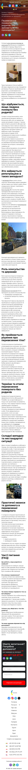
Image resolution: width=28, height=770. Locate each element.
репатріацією (22, 204)
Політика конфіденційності (14, 761)
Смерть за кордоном (14, 739)
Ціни (14, 719)
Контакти (14, 725)
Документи (14, 736)
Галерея (14, 722)
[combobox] (15, 9)
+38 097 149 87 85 (13, 655)
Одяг (14, 733)
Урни (14, 730)
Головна (3, 12)
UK (16, 9)
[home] (4, 6)
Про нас (14, 708)
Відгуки (14, 713)
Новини (10, 12)
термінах (17, 424)
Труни (14, 727)
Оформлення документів (9, 291)
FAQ (14, 716)
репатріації (6, 180)
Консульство (5, 190)
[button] (24, 6)
